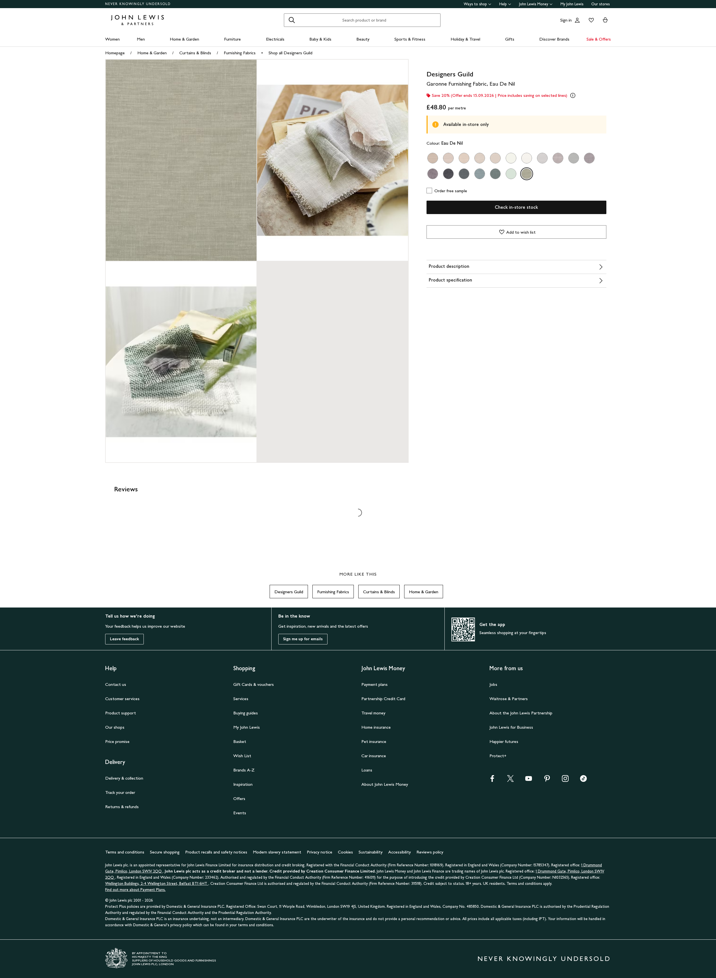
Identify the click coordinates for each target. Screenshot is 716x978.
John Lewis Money (533, 4)
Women (112, 39)
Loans (366, 770)
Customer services (122, 698)
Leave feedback (124, 639)
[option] (433, 158)
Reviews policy (429, 852)
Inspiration (243, 784)
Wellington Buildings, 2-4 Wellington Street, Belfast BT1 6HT (156, 883)
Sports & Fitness (409, 39)
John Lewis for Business (511, 727)
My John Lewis (571, 4)
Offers (239, 798)
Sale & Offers (599, 39)
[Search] (291, 20)
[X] (510, 780)
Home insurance (376, 727)
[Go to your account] (577, 20)
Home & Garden (184, 39)
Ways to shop (475, 4)
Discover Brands (554, 39)
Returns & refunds (122, 806)
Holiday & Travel (465, 39)
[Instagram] (565, 780)
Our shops (114, 727)
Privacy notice (319, 852)
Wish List (242, 755)
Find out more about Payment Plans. (135, 889)
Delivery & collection (124, 778)
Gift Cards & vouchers (253, 684)
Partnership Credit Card (383, 698)
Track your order (120, 792)
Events (239, 812)
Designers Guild (288, 591)
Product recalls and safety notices (216, 852)
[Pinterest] (547, 780)
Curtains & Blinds (195, 52)
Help (503, 4)
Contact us (115, 684)
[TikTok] (583, 780)
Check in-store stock (516, 207)
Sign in (566, 20)
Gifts (509, 39)
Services (240, 698)
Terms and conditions (124, 852)
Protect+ (498, 755)
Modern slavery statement (277, 852)
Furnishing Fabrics (240, 52)
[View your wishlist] (590, 20)
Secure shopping (165, 852)
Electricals (275, 39)
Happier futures (503, 741)
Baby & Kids (320, 39)
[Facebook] (492, 780)
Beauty (362, 39)
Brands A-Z (244, 770)
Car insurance (373, 755)
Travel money (373, 713)
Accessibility (399, 852)
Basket (239, 741)
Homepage (115, 52)
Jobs (493, 684)
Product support (120, 713)
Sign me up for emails (303, 639)
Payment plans (374, 684)
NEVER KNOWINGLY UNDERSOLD (138, 4)
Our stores (600, 4)
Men (141, 39)
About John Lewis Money (384, 784)
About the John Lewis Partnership (520, 713)
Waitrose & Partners (508, 698)
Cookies (345, 852)
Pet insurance (373, 741)
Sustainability (371, 852)
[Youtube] (528, 780)
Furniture (232, 39)
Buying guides (245, 713)
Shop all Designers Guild (290, 52)
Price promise (117, 741)
